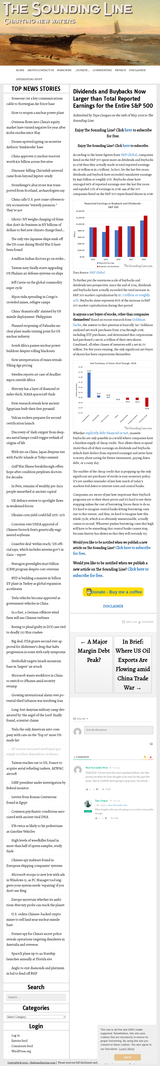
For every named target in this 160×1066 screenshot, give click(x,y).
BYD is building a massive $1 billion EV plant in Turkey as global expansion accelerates (33, 583)
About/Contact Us (41, 70)
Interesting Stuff (29, 79)
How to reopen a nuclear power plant (37, 112)
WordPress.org (21, 1051)
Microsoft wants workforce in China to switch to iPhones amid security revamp (34, 681)
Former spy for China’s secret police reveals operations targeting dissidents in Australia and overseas (35, 939)
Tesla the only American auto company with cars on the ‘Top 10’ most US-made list (34, 734)
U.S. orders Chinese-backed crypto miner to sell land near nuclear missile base (33, 919)
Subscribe (64, 70)
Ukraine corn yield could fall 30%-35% (38, 515)
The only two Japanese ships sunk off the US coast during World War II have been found (34, 244)
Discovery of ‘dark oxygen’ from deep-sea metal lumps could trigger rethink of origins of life (35, 437)
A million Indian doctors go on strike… (38, 258)
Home (20, 70)
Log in (15, 1035)
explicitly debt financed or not (106, 433)
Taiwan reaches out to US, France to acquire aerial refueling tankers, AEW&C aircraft (35, 768)
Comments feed (22, 1046)
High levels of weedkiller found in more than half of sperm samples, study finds (34, 846)
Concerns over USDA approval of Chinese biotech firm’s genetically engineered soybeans (34, 529)
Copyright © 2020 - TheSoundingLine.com (31, 1062)
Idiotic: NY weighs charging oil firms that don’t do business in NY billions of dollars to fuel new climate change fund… (35, 224)
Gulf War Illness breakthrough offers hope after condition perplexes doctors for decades (34, 472)
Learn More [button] (126, 1049)
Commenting (102, 70)
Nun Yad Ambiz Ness (117, 805)
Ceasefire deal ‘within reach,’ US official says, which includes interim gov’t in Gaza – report (35, 549)
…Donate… (82, 70)
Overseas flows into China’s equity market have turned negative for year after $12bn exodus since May (35, 127)
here (128, 130)
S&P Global (129, 154)
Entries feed (19, 1041)
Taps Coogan (147, 622)
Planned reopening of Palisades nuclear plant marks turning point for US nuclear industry (33, 331)
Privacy (120, 70)
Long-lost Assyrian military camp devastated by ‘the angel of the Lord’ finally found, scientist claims (35, 715)
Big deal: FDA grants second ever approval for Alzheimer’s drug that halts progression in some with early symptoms (35, 646)
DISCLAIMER (137, 70)
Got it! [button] (127, 1057)
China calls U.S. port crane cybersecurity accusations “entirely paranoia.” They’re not (35, 205)
